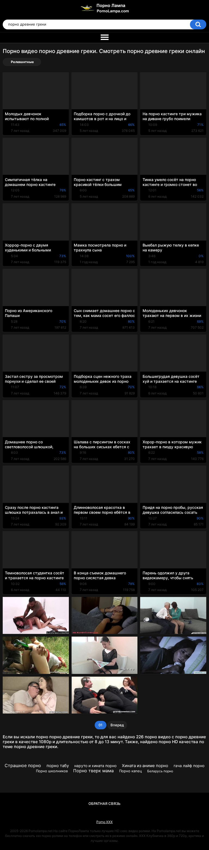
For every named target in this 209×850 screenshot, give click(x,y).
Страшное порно (23, 765)
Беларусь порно (160, 771)
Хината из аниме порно (145, 765)
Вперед (117, 725)
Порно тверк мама (93, 770)
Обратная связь (104, 803)
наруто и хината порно (95, 765)
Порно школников (52, 771)
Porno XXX (104, 822)
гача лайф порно (189, 765)
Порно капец (130, 771)
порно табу (58, 765)
